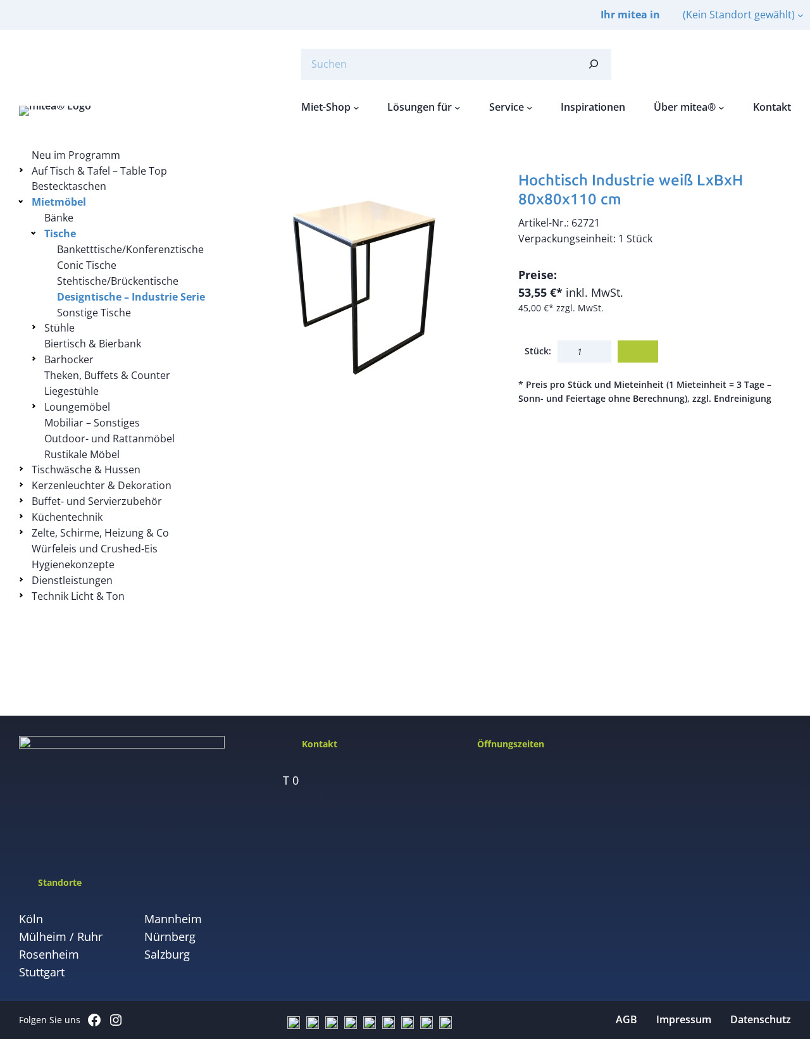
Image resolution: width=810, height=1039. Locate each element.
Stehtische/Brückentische (117, 281)
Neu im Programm (76, 155)
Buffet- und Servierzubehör (97, 501)
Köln (31, 918)
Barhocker (69, 359)
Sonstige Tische (94, 313)
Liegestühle (71, 391)
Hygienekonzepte (73, 564)
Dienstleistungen (72, 580)
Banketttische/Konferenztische (130, 249)
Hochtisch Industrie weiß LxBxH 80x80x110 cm (630, 189)
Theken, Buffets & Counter (107, 375)
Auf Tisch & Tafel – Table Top (99, 171)
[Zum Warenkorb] (753, 64)
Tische (60, 233)
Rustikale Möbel (82, 454)
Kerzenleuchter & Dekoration (101, 485)
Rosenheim (49, 954)
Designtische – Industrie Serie (131, 297)
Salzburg (167, 954)
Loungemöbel (77, 407)
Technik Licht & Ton (78, 596)
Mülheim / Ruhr (61, 936)
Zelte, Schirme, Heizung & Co (100, 533)
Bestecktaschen (69, 186)
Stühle (59, 328)
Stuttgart (42, 972)
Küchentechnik (67, 517)
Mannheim (173, 918)
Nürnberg (170, 936)
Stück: (538, 351)
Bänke (58, 218)
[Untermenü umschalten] (23, 170)
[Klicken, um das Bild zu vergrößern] (363, 283)
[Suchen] (593, 64)
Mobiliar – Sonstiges (92, 423)
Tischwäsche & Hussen (86, 469)
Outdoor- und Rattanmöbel (109, 438)
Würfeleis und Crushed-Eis (95, 549)
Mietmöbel (59, 202)
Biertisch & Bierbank (92, 344)
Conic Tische (86, 265)
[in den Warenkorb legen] (638, 351)
